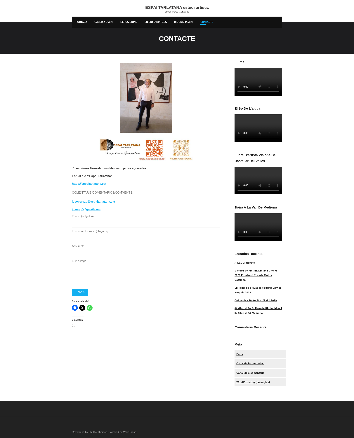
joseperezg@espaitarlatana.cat (93, 201)
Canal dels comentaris (250, 372)
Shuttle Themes (98, 431)
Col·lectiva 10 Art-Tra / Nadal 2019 (256, 300)
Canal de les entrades (250, 363)
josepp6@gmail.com (86, 209)
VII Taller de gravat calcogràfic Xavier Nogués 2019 (258, 290)
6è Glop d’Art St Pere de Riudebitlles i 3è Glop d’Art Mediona (258, 310)
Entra (239, 354)
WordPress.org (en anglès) (253, 382)
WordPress (129, 431)
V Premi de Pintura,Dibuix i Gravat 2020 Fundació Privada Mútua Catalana (256, 275)
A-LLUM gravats (245, 262)
